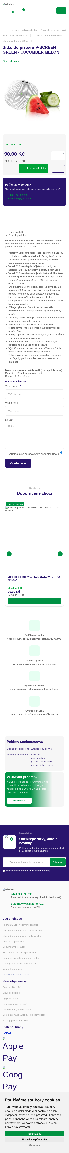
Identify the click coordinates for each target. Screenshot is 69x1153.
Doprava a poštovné (13, 941)
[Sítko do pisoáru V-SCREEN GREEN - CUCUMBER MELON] (34, 98)
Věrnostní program (12, 969)
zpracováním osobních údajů (42, 454)
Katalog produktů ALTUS (15, 1020)
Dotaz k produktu (17, 235)
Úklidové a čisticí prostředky (24, 30)
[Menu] (61, 10)
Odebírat (58, 862)
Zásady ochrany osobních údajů (20, 963)
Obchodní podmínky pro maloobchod (22, 930)
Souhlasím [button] (34, 1133)
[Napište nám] (5, 905)
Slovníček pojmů (11, 992)
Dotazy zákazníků (12, 987)
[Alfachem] (16, 5)
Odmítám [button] (34, 1145)
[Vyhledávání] (29, 10)
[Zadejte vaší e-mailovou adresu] (34, 862)
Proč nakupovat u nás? (15, 1004)
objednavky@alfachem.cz (27, 903)
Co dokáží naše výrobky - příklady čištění (24, 1014)
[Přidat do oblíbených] (58, 169)
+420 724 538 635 (21, 894)
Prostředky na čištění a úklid (53, 30)
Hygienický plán (11, 998)
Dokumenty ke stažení (14, 946)
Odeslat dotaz (18, 463)
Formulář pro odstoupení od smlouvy (22, 958)
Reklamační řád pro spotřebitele (20, 952)
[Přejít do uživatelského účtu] (5, 11)
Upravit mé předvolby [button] (34, 1139)
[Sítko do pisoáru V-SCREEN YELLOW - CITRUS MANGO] (34, 535)
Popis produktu (16, 232)
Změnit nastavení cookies (16, 974)
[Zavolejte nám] (5, 896)
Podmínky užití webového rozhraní (21, 924)
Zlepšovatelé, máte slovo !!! (17, 1009)
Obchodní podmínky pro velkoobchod (22, 936)
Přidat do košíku (36, 168)
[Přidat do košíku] (34, 601)
